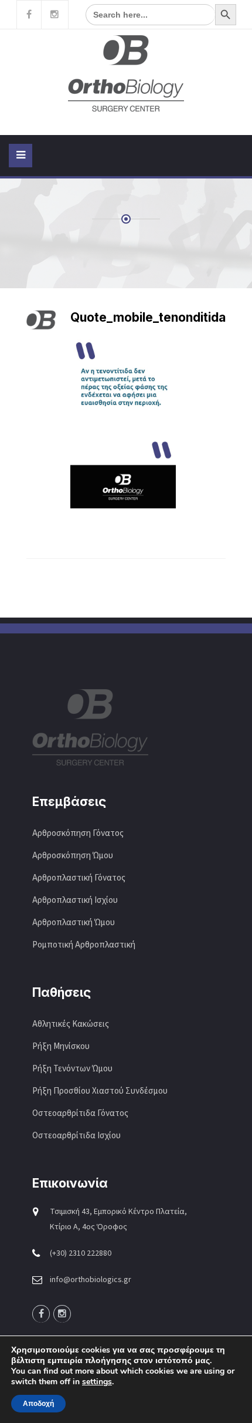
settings (97, 1382)
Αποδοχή (38, 1403)
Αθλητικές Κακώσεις (70, 1024)
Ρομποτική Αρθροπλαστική (83, 945)
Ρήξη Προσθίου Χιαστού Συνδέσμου (100, 1091)
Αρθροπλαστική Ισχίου (76, 900)
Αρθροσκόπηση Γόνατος (78, 833)
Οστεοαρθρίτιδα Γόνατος (80, 1113)
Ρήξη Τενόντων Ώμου (72, 1069)
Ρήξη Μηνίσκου (61, 1046)
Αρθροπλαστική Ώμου (74, 922)
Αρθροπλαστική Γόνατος (78, 878)
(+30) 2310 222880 (80, 1253)
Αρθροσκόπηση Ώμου (72, 855)
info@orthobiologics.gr (90, 1280)
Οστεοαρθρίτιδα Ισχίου (76, 1135)
